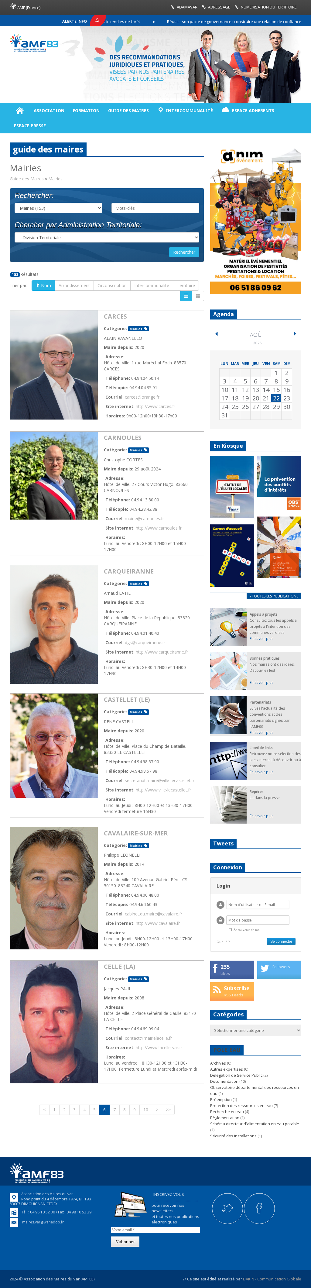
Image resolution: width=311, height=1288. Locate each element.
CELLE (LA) (119, 966)
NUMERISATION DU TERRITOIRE (269, 7)
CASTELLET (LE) (127, 699)
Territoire (186, 285)
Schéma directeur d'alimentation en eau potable (254, 1123)
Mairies (136, 329)
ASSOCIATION (49, 110)
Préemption (221, 1099)
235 (225, 966)
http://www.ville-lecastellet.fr (163, 790)
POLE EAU (227, 1049)
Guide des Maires (27, 179)
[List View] (186, 296)
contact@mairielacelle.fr (148, 1038)
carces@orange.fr (142, 397)
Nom (45, 285)
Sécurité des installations (233, 1136)
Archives (218, 1063)
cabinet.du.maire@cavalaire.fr (153, 914)
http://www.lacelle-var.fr (159, 1047)
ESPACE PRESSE (30, 126)
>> (168, 1109)
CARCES (115, 316)
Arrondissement (74, 285)
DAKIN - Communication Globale (272, 1279)
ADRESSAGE (219, 7)
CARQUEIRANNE (129, 571)
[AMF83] (34, 50)
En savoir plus (261, 638)
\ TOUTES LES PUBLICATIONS (274, 596)
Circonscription (112, 285)
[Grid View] (198, 296)
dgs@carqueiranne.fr (145, 642)
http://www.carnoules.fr (159, 528)
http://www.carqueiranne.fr (162, 652)
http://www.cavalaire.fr (158, 923)
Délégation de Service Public (236, 1075)
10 (145, 1109)
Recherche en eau (227, 1111)
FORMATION (86, 110)
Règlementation (224, 1117)
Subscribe (237, 988)
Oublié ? (223, 941)
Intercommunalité (151, 285)
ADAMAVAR (187, 7)
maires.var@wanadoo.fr (43, 1222)
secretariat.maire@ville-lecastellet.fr (159, 780)
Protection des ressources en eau (241, 1105)
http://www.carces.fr (155, 406)
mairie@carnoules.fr (144, 518)
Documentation (224, 1081)
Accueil (19, 110)
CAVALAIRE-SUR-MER (136, 833)
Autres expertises (226, 1069)
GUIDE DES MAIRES (128, 110)
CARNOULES (123, 437)
